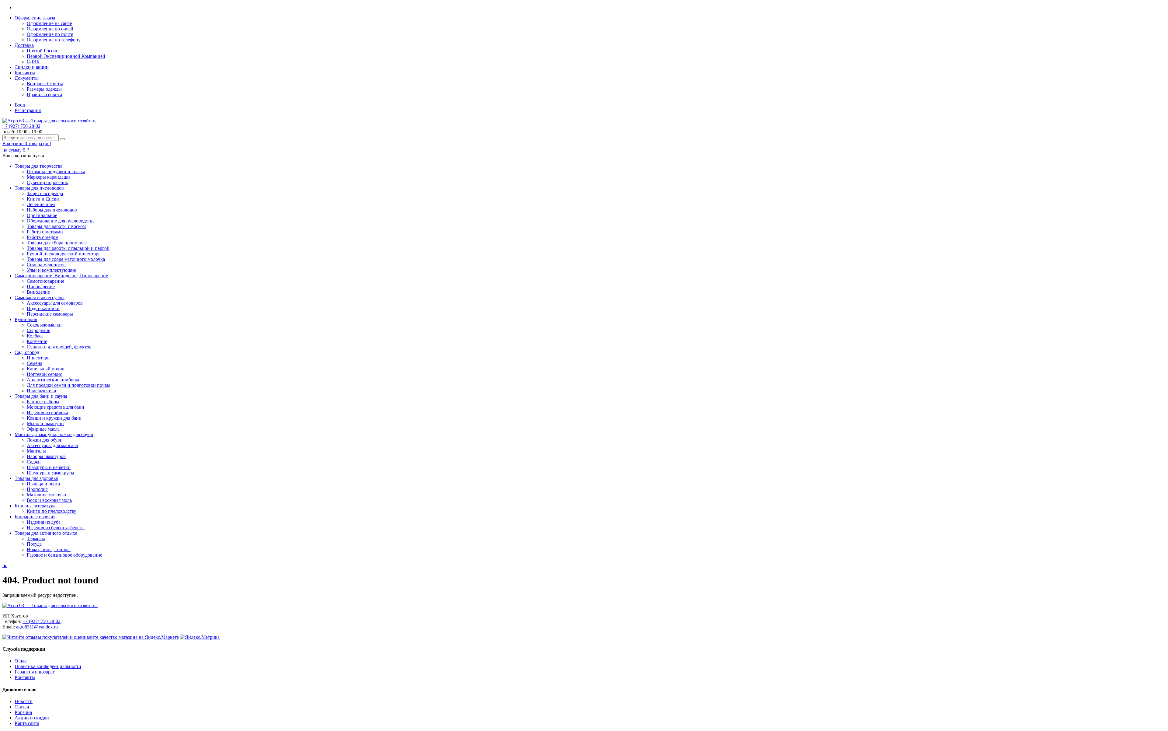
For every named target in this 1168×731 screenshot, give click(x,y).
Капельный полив (45, 368)
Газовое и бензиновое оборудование (64, 555)
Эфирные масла (43, 429)
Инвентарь (38, 357)
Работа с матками (45, 231)
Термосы (36, 538)
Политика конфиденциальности (48, 666)
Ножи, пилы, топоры (49, 549)
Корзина (23, 712)
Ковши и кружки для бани (54, 418)
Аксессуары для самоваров (55, 303)
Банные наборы (43, 401)
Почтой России (43, 50)
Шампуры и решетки (49, 467)
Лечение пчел (41, 204)
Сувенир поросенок (47, 182)
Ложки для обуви (45, 439)
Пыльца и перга (43, 483)
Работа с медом (42, 237)
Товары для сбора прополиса (57, 242)
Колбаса (35, 335)
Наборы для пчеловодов (52, 209)
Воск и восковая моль (49, 500)
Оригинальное (42, 215)
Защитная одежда (45, 193)
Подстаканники (43, 308)
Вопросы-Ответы (45, 83)
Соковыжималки (44, 324)
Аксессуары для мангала (52, 445)
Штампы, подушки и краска (56, 171)
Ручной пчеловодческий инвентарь (63, 253)
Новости (24, 701)
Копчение (37, 341)
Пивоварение (41, 286)
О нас (20, 660)
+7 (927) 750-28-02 (21, 126)
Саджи (34, 461)
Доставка (24, 45)
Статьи (22, 706)
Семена (34, 363)
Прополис (37, 489)
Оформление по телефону (54, 39)
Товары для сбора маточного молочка (66, 259)
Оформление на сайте (49, 23)
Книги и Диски (43, 198)
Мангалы (36, 450)
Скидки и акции (32, 67)
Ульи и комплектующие (51, 270)
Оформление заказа (35, 17)
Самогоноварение (45, 281)
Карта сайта (27, 723)
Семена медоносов (46, 264)
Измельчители (41, 390)
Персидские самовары (50, 314)
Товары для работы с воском (56, 226)
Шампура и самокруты (50, 472)
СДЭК (33, 61)
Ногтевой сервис (44, 374)
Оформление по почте (50, 34)
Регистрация (28, 110)
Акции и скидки (32, 717)
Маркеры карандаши (48, 177)
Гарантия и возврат (35, 671)
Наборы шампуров (46, 456)
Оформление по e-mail (50, 28)
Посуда (34, 544)
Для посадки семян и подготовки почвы (68, 385)
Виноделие (38, 292)
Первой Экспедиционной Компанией (66, 56)
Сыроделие (38, 330)
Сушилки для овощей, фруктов (59, 346)
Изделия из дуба (44, 522)
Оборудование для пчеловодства (61, 220)
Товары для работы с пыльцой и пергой (68, 248)
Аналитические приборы (53, 379)
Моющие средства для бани (55, 407)
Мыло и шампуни (45, 423)
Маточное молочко (46, 494)
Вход (20, 104)
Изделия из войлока (47, 412)
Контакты (25, 72)
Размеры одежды (44, 89)
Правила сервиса (44, 94)
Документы (27, 78)
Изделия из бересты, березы (56, 527)
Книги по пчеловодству (51, 511)
